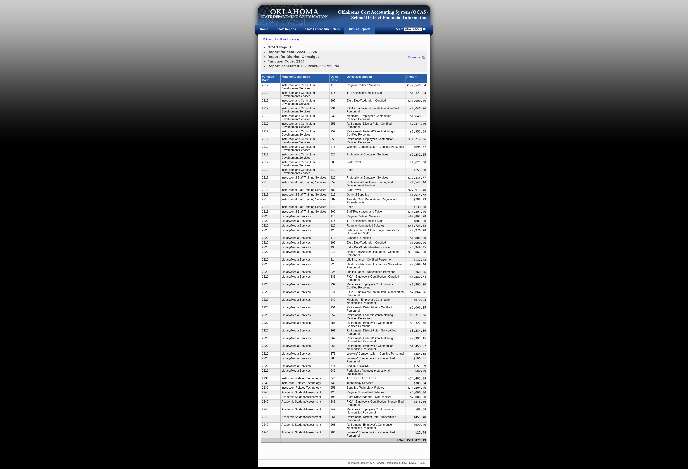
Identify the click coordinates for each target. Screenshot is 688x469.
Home (264, 29)
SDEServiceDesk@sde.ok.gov (388, 462)
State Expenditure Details (322, 29)
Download (414, 57)
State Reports (286, 29)
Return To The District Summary (281, 39)
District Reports (359, 29)
